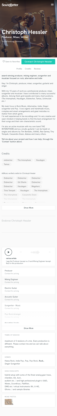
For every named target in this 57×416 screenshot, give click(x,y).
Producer (8, 271)
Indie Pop (20, 361)
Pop (26, 361)
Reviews (37, 69)
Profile (19, 69)
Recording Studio (12, 323)
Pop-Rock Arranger (13, 314)
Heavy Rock (10, 361)
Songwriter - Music (12, 305)
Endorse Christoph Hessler (16, 220)
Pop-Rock (33, 361)
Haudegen (40, 160)
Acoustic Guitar (11, 297)
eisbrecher (8, 160)
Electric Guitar (11, 288)
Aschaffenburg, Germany (12, 41)
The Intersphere (24, 160)
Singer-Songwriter (12, 364)
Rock (41, 361)
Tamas (6, 164)
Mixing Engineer (11, 279)
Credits (28, 69)
